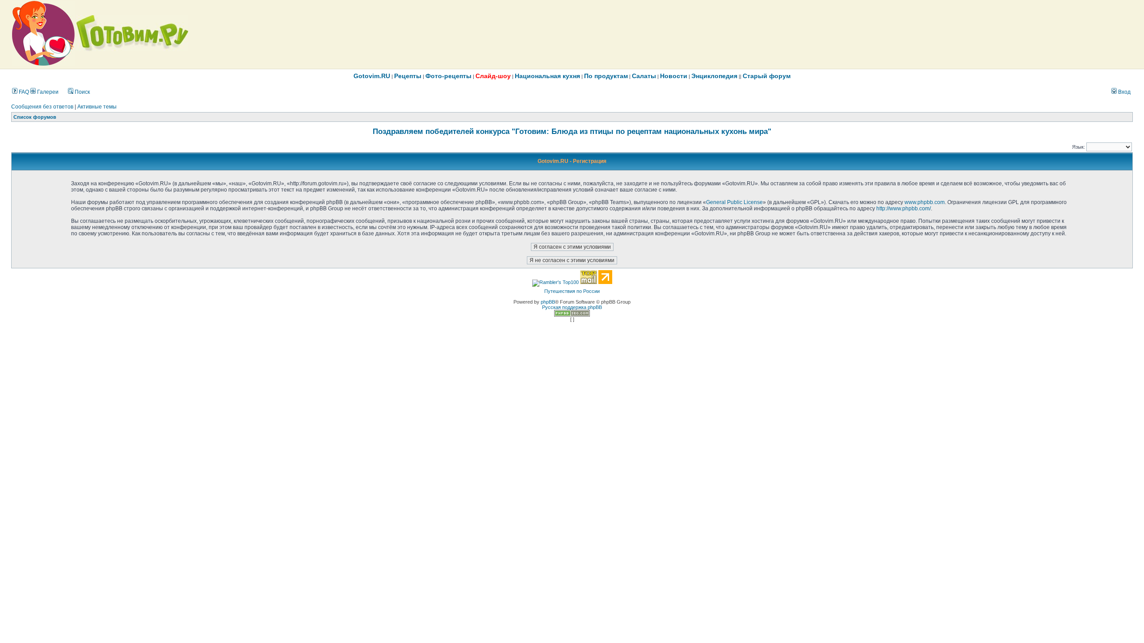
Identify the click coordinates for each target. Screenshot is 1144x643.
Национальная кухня (547, 75)
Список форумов (34, 117)
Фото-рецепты (448, 75)
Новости (673, 75)
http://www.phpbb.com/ (903, 208)
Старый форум (767, 75)
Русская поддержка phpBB (572, 307)
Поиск (81, 92)
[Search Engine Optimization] (572, 314)
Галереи (47, 92)
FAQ (23, 92)
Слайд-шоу (493, 75)
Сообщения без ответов (42, 107)
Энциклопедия (714, 75)
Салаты (644, 75)
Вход (1124, 92)
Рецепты (407, 75)
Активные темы (97, 107)
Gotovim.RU (371, 75)
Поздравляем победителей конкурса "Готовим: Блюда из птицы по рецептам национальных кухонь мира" (572, 131)
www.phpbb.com (924, 202)
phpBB (548, 302)
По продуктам (606, 75)
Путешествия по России (572, 291)
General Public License (734, 202)
